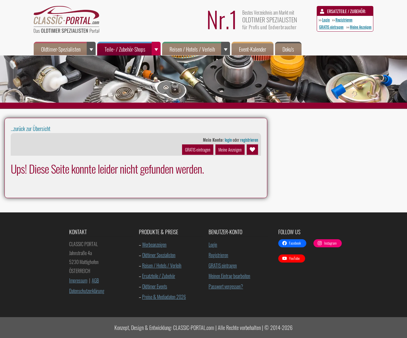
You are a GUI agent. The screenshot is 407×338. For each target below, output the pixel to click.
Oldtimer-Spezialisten (60, 49)
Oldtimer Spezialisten (158, 255)
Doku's (288, 49)
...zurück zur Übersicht (30, 128)
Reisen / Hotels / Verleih (192, 49)
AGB (95, 280)
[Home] (69, 21)
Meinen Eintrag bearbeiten (229, 276)
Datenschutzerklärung (86, 290)
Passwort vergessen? (226, 286)
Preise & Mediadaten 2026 (164, 296)
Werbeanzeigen (154, 244)
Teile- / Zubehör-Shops (125, 49)
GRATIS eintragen (331, 27)
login (228, 140)
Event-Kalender (252, 49)
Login (326, 20)
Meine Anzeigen (361, 27)
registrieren (249, 140)
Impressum (78, 280)
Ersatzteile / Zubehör (158, 276)
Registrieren (343, 20)
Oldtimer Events (154, 286)
